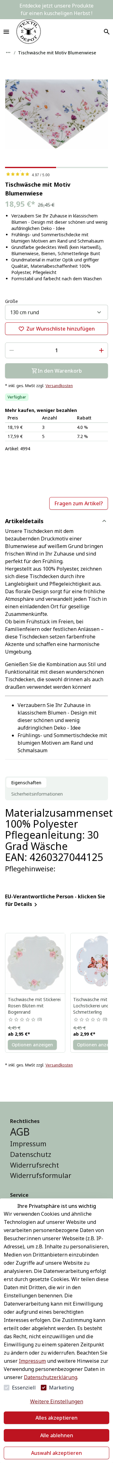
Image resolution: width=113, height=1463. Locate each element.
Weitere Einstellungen (56, 1401)
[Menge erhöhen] (101, 350)
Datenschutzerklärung (50, 1377)
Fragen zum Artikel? (78, 503)
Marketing (61, 1387)
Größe (11, 301)
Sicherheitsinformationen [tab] (37, 794)
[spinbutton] (56, 350)
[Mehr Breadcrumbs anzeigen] (8, 52)
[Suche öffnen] (106, 31)
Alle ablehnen (56, 1435)
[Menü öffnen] (6, 31)
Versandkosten (59, 385)
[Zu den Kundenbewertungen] (56, 174)
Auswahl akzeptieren (56, 1452)
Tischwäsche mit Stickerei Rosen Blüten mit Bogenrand (34, 1005)
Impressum (32, 1360)
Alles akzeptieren (56, 1417)
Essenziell (24, 1387)
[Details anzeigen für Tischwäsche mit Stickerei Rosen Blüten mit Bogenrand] (35, 963)
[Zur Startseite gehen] (28, 31)
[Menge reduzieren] (11, 350)
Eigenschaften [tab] (26, 783)
